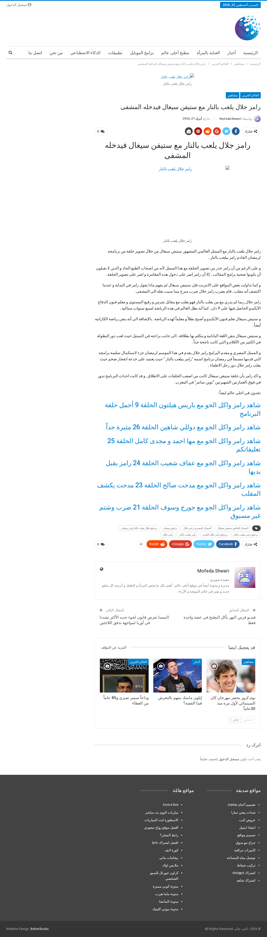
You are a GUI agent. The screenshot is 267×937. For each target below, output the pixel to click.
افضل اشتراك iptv (165, 842)
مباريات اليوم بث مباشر (161, 812)
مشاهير (233, 95)
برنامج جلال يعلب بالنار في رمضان (139, 528)
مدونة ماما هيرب (166, 894)
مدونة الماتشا (168, 901)
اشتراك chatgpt (244, 873)
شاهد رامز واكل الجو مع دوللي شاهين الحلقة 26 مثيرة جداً (183, 427)
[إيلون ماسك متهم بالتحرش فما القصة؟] (177, 676)
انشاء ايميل (247, 827)
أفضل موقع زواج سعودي (161, 827)
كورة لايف (171, 850)
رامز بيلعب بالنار (188, 534)
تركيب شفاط (246, 865)
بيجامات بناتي (168, 858)
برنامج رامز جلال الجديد (215, 534)
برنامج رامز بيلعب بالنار (245, 534)
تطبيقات (115, 52)
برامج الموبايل (142, 52)
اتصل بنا (35, 52)
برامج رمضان (170, 528)
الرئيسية (250, 52)
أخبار (231, 52)
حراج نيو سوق (246, 842)
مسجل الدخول (229, 759)
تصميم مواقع (246, 835)
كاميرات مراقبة (245, 850)
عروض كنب (247, 820)
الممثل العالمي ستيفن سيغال (232, 528)
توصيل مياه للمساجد (241, 858)
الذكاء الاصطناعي (85, 52)
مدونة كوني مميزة (165, 886)
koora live (170, 804)
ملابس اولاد (170, 865)
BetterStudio (39, 929)
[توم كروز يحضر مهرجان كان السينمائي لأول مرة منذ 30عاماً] (231, 676)
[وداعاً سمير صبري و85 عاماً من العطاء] (124, 676)
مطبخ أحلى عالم (175, 52)
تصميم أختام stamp (242, 804)
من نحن (56, 52)
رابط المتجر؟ (169, 835)
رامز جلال (168, 534)
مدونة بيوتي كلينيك (165, 909)
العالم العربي (250, 95)
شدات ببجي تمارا (243, 812)
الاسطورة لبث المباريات (161, 820)
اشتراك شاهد (246, 880)
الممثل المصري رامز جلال (197, 528)
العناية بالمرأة (208, 52)
